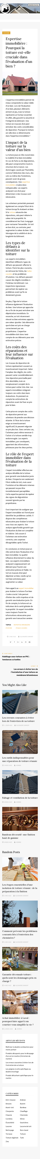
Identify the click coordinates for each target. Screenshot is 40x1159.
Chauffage (24, 1111)
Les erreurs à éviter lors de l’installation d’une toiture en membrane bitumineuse (24, 672)
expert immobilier (26, 588)
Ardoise (23, 1100)
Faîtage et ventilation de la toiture (20, 797)
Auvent (22, 1104)
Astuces (9, 1104)
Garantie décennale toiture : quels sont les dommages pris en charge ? (19, 978)
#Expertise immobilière (22, 625)
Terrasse (9, 1134)
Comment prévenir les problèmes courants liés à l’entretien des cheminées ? (19, 934)
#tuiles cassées (21, 628)
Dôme (22, 1119)
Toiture (6, 33)
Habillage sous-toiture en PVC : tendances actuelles (16, 658)
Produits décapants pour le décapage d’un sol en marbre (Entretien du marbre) (20, 1056)
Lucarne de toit (25, 1126)
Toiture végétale (12, 1138)
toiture (12, 212)
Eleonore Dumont (26, 637)
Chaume (9, 1115)
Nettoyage (10, 1130)
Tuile (22, 1138)
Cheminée (24, 1115)
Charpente (10, 1111)
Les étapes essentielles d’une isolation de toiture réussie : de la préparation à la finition (19, 888)
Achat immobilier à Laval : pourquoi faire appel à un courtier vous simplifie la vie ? (18, 1021)
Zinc (7, 1141)
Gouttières (24, 1122)
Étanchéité (10, 1122)
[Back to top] (38, 1157)
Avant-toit (10, 1107)
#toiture (9, 628)
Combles (9, 1119)
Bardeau (23, 1107)
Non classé (24, 1130)
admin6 (18, 765)
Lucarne (9, 1126)
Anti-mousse (10, 1100)
